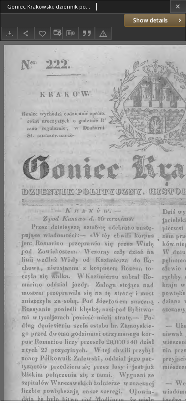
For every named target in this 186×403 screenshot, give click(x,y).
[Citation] (87, 33)
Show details (150, 20)
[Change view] (56, 33)
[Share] (26, 33)
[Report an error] (103, 33)
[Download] (9, 33)
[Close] (178, 6)
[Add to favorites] (42, 33)
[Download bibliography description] (70, 33)
